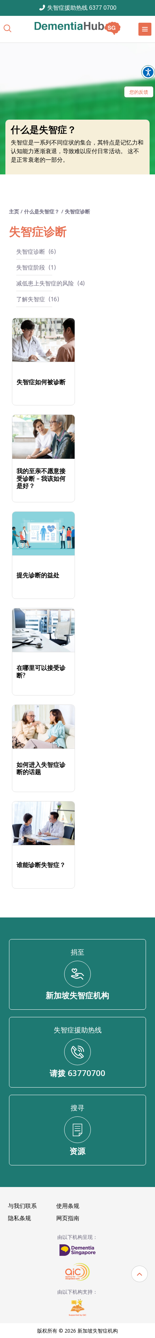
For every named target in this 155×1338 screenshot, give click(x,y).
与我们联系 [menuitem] (22, 1205)
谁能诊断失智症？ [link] (41, 865)
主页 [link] (15, 211)
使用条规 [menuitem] (67, 1205)
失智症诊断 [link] (77, 211)
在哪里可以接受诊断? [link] (41, 671)
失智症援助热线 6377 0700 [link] (81, 8)
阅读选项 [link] (148, 72)
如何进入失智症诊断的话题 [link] (41, 768)
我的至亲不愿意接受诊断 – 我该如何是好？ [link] (41, 478)
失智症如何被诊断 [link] (41, 382)
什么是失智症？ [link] (41, 211)
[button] (139, 1274)
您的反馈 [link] (138, 92)
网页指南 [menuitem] (67, 1218)
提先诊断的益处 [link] (38, 575)
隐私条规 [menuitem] (19, 1218)
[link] (77, 28)
